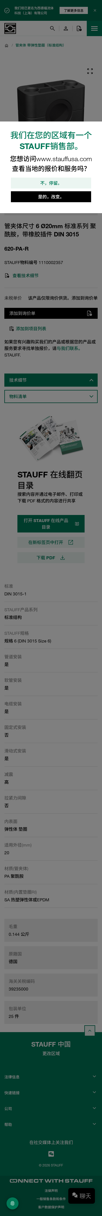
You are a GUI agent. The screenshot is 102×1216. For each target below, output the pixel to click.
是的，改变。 (51, 196)
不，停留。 (51, 183)
